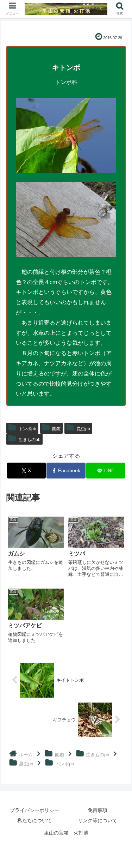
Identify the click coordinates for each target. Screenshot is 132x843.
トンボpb (27, 428)
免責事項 (97, 810)
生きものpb (29, 439)
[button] (118, 827)
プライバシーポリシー (34, 810)
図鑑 (56, 428)
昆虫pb (83, 428)
